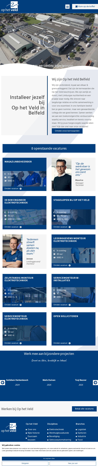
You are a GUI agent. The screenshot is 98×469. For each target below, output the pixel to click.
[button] (67, 6)
